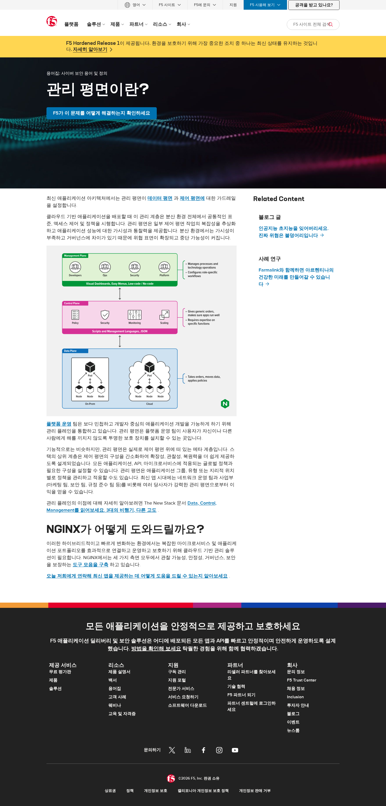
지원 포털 (177, 680)
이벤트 (293, 722)
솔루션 (55, 688)
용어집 (114, 688)
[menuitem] (135, 5)
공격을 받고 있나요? (314, 5)
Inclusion (295, 697)
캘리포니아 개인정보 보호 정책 (203, 790)
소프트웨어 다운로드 (187, 705)
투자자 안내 (298, 705)
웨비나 (114, 705)
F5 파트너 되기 (241, 694)
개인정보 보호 (155, 790)
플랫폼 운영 (58, 424)
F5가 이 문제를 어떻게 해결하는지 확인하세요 (101, 113)
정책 (130, 790)
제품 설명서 (119, 671)
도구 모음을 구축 (90, 564)
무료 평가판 (60, 671)
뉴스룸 (293, 730)
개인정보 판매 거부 (255, 790)
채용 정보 (296, 688)
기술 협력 (236, 686)
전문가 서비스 (181, 688)
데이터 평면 (160, 198)
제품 (53, 680)
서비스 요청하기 (183, 697)
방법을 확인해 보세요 (156, 649)
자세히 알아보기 (90, 49)
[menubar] (193, 5)
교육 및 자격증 (122, 713)
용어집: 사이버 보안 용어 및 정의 (76, 73)
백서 (112, 680)
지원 (233, 5)
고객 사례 (117, 697)
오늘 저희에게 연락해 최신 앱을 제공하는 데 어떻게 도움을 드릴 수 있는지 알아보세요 (137, 576)
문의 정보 (296, 671)
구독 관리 (177, 671)
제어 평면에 (192, 198)
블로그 (293, 713)
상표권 (110, 790)
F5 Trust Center (301, 680)
